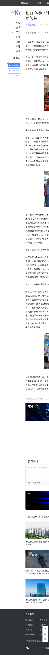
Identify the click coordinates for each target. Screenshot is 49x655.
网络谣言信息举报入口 (34, 641)
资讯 (18, 32)
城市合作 (29, 619)
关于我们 (43, 624)
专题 (18, 46)
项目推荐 (29, 624)
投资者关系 (30, 634)
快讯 (18, 27)
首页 (18, 22)
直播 (18, 36)
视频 (18, 41)
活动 (18, 51)
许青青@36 (30, 24)
